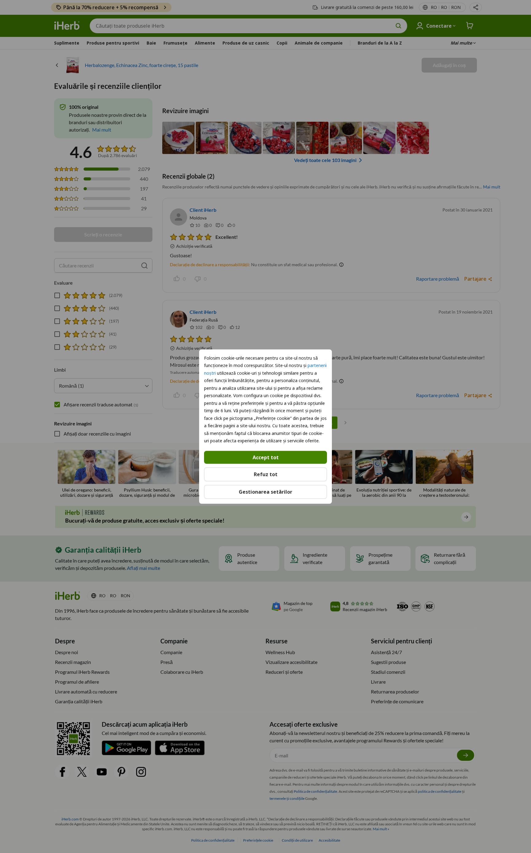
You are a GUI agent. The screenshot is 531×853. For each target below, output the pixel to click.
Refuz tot (265, 474)
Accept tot (266, 457)
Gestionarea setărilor (265, 491)
